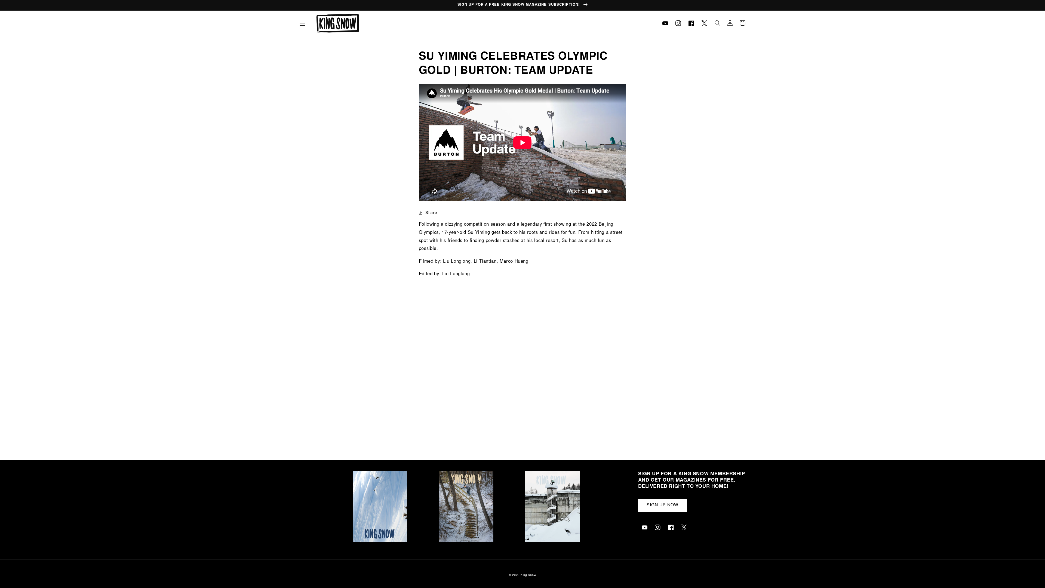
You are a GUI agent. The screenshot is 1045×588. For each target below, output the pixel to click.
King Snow (528, 575)
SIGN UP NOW (663, 505)
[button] (302, 23)
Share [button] (431, 213)
